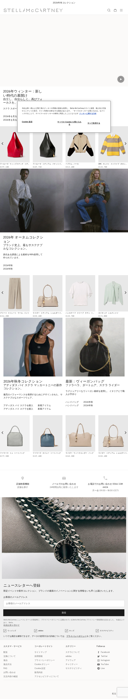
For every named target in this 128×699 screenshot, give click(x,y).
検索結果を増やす (11, 625)
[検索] (109, 10)
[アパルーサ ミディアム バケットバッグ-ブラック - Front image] (44, 144)
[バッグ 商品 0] (115, 10)
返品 (5, 660)
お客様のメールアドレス (15, 597)
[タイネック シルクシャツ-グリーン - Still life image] (110, 293)
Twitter (104, 656)
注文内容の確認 (10, 677)
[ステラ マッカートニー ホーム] (33, 10)
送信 (64, 613)
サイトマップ (40, 652)
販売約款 (38, 672)
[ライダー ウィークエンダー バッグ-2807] (77, 433)
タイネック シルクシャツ (105, 313)
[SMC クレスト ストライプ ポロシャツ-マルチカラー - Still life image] (110, 144)
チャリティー (72, 664)
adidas (40, 631)
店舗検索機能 (22, 484)
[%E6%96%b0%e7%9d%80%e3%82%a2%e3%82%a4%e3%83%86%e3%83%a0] (95, 347)
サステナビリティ (107, 631)
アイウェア (71, 660)
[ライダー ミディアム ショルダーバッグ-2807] (110, 433)
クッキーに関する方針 (87, 113)
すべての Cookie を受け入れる (69, 123)
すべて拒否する (94, 123)
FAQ (5, 668)
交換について (9, 656)
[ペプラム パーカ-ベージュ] (77, 144)
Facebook (105, 652)
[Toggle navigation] (121, 10)
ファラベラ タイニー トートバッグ (44, 453)
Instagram (105, 660)
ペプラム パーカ (69, 164)
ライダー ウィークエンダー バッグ (76, 453)
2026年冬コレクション (64, 3)
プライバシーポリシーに (50, 620)
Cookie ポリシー (41, 664)
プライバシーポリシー (76, 636)
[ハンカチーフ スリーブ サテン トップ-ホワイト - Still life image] (77, 293)
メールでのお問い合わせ (64, 484)
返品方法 (7, 664)
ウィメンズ (11, 631)
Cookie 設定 (39, 668)
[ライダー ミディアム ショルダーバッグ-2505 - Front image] (44, 293)
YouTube (105, 664)
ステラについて (73, 652)
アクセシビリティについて (46, 677)
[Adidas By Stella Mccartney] (32, 347)
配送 (5, 652)
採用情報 (38, 656)
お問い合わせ (9, 672)
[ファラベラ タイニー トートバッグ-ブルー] (44, 433)
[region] (64, 117)
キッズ (71, 631)
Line (103, 668)
